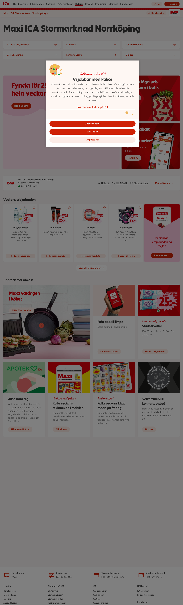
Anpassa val (92, 139)
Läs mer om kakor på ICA (92, 107)
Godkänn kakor (92, 123)
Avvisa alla (92, 131)
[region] (92, 104)
